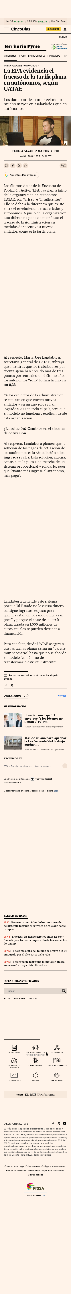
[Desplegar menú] (6, 29)
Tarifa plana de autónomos (20, 65)
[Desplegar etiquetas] (64, 765)
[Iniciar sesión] (64, 29)
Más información (11, 782)
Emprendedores (36, 56)
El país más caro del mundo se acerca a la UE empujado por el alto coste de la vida (35, 952)
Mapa (44, 1170)
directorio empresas (57, 1065)
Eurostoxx (19, 999)
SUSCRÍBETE (54, 29)
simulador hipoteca (35, 1053)
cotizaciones (14, 1080)
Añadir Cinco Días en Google (23, 175)
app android (56, 1080)
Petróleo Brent (58, 21)
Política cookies (32, 1166)
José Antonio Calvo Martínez (39, 749)
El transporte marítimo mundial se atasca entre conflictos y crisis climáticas (34, 963)
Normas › (62, 695)
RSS (50, 1170)
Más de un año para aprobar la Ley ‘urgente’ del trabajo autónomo (45, 741)
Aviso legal (19, 1166)
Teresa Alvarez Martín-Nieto (35, 151)
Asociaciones (41, 766)
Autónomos (10, 56)
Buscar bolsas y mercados (21, 981)
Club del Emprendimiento (58, 47)
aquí (56, 790)
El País (62, 37)
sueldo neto (57, 1053)
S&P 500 (32, 21)
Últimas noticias (15, 915)
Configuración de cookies (53, 1166)
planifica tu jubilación (14, 1066)
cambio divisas (35, 1065)
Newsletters (58, 1170)
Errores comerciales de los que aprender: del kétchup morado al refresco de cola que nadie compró (35, 926)
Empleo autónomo (21, 766)
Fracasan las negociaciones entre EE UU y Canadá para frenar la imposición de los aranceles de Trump (35, 940)
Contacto (9, 1166)
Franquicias (54, 56)
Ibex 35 (9, 21)
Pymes (22, 56)
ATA (6, 766)
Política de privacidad (16, 1170)
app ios (35, 1080)
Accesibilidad (34, 1170)
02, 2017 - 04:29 (39, 156)
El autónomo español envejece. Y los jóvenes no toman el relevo (43, 719)
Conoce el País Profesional (35, 1094)
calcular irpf (14, 1053)
